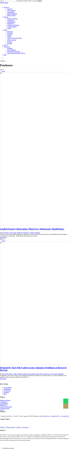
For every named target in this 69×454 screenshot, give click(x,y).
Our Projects (7, 391)
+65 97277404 (42, 416)
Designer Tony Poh (36, 374)
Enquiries (6, 392)
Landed (31, 232)
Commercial (3, 402)
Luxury (2, 410)
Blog (10, 374)
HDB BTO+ (3, 405)
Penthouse (37, 232)
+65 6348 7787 (54, 416)
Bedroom (26, 232)
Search (39, 1)
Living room (12, 232)
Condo (15, 374)
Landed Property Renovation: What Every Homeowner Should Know (32, 229)
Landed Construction (6, 407)
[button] (1, 4)
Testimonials (7, 389)
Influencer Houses (5, 400)
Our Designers (8, 387)
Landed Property (5, 408)
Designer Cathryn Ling (23, 374)
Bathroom (20, 232)
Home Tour (46, 374)
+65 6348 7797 (65, 416)
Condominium (4, 403)
